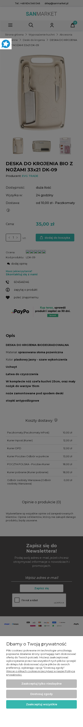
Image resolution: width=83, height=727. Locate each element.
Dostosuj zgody (41, 694)
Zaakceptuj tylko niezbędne (41, 683)
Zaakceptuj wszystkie (41, 704)
